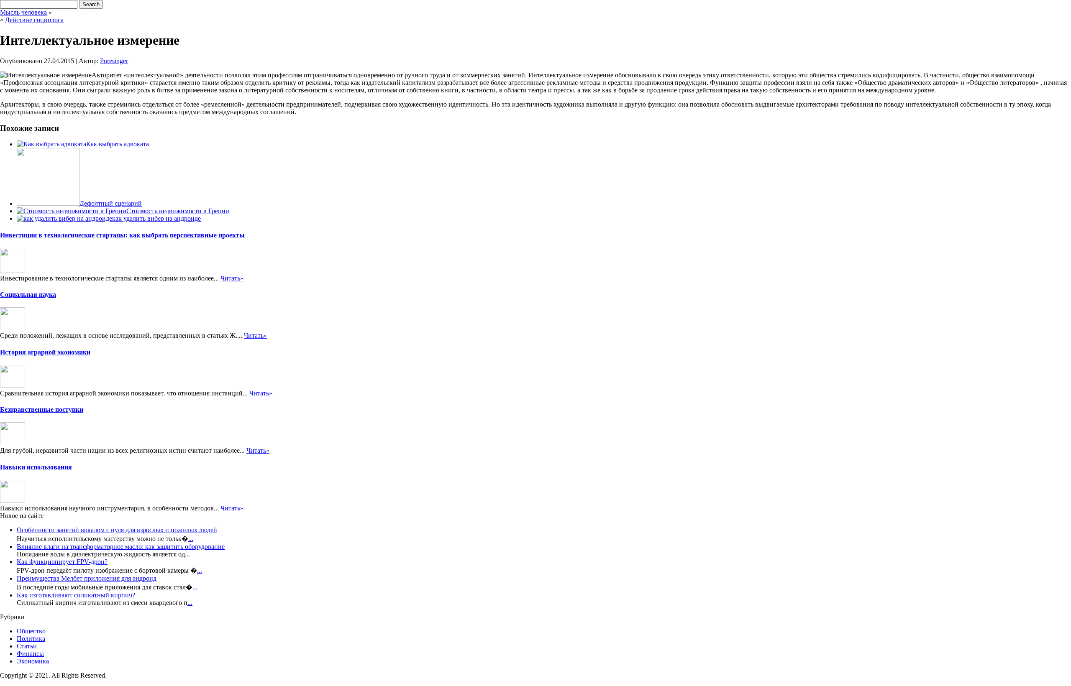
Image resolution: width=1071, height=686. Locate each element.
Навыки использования (36, 467)
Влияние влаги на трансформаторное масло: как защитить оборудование (121, 546)
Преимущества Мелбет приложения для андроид (86, 578)
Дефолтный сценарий (110, 203)
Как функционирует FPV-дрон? (62, 561)
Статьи (27, 646)
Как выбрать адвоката (117, 144)
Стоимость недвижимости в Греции (177, 210)
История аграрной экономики (45, 352)
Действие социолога (34, 19)
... (190, 538)
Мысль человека (23, 12)
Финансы (30, 653)
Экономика (33, 661)
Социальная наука (28, 294)
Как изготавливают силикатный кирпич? (76, 595)
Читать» (231, 278)
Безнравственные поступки (41, 409)
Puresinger (114, 60)
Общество (31, 631)
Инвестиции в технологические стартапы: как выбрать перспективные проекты (122, 235)
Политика (31, 638)
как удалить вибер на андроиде (156, 218)
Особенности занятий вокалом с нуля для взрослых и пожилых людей (117, 529)
